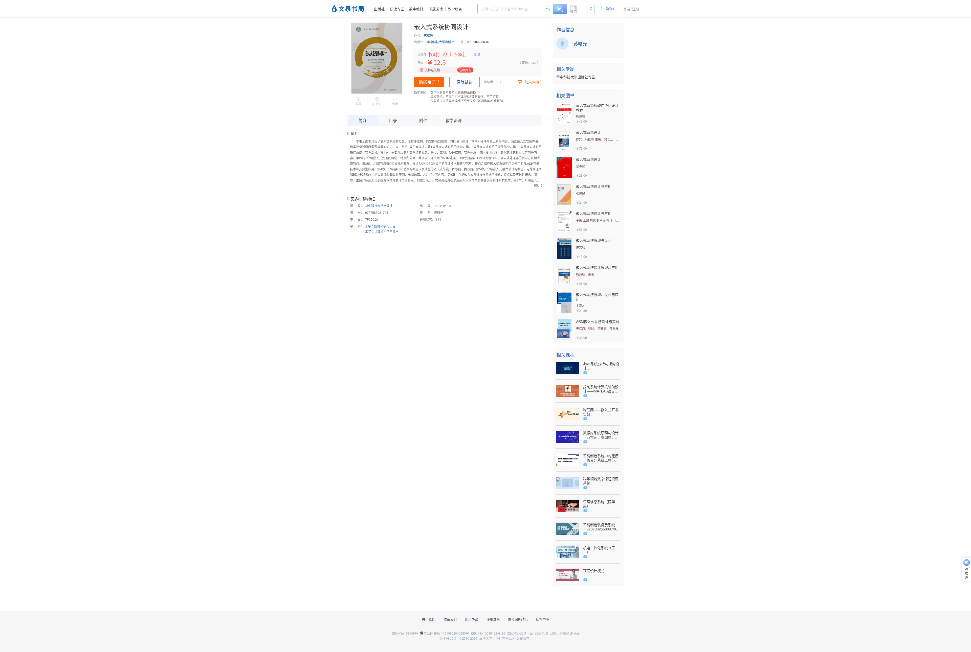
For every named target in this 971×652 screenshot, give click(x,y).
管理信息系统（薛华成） (599, 504)
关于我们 (428, 619)
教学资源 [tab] (454, 120)
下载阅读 (436, 8)
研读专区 (397, 8)
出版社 (379, 8)
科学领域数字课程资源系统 (601, 481)
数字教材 (416, 8)
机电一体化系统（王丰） (599, 550)
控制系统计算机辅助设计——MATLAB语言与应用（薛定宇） (601, 389)
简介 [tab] (363, 120)
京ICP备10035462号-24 (488, 633)
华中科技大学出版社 (440, 42)
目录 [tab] (393, 120)
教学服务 (455, 8)
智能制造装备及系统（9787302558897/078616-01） (601, 527)
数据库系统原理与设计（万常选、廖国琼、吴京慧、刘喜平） (601, 435)
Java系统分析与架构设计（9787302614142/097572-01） (601, 366)
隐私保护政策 (518, 619)
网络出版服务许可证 (564, 633)
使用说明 (493, 619)
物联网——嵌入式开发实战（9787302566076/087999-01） (601, 412)
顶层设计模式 (593, 571)
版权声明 (542, 619)
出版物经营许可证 (520, 633)
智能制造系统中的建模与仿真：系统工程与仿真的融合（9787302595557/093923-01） (601, 458)
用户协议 (471, 619)
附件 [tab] (423, 120)
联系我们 (450, 619)
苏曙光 (428, 35)
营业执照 (541, 633)
